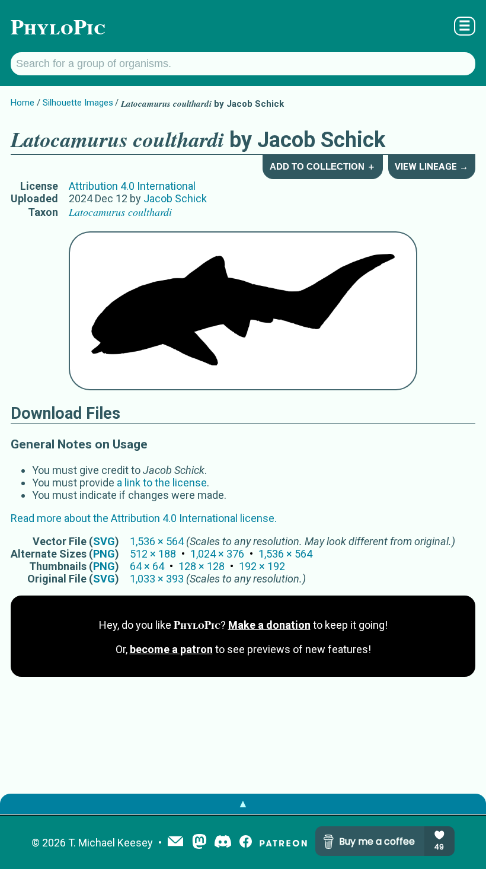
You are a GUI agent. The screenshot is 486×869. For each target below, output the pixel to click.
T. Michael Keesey (110, 842)
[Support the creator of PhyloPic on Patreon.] (283, 842)
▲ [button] (243, 803)
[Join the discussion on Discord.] (223, 842)
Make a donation (269, 625)
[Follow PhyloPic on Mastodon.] (199, 842)
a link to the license (162, 482)
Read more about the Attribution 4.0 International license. (144, 518)
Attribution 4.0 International (132, 186)
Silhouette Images (78, 102)
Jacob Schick (175, 198)
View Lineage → (431, 166)
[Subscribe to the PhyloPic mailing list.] (175, 842)
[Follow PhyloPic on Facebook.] (245, 842)
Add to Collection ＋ (323, 166)
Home (22, 102)
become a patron (171, 649)
